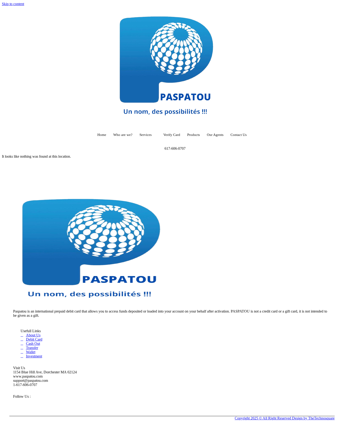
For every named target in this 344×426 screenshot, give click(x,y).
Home (101, 135)
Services (145, 135)
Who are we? (122, 135)
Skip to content (13, 4)
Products (193, 135)
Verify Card (171, 135)
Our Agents (215, 135)
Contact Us (239, 135)
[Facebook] (11, 402)
